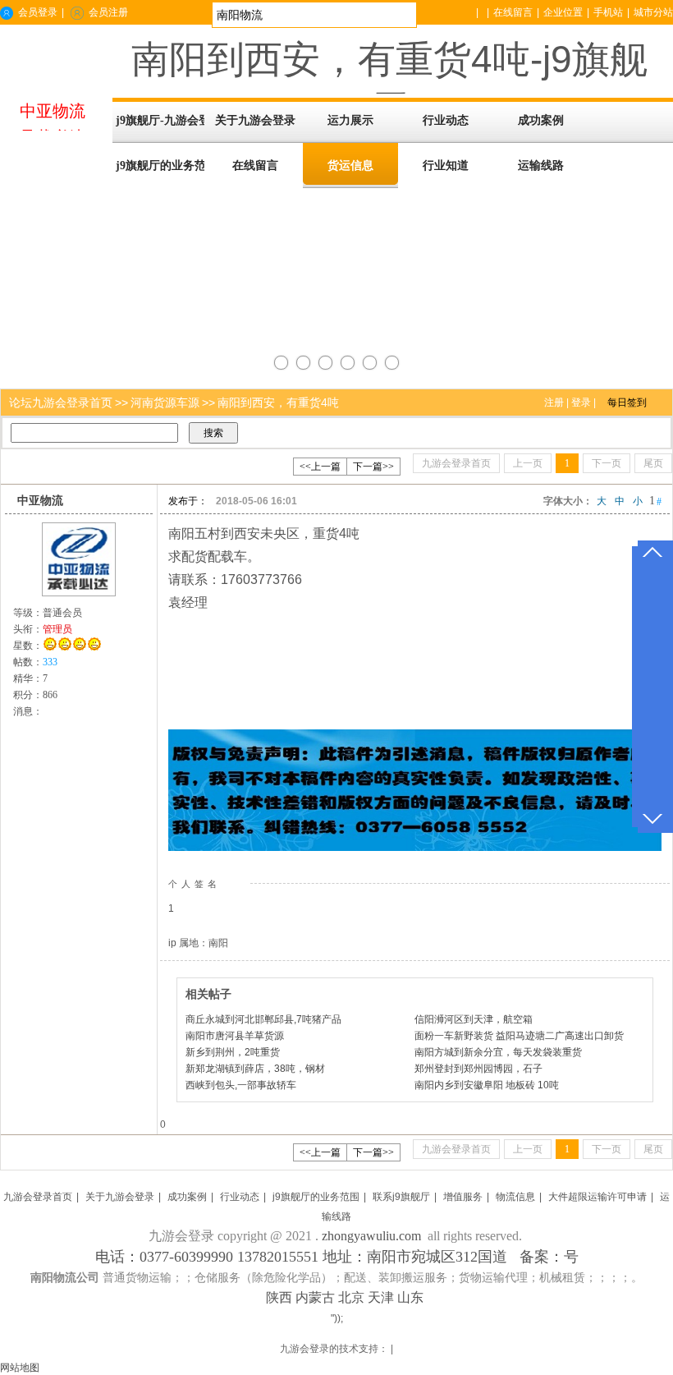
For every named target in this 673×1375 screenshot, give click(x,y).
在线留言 (513, 12)
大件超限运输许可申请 (597, 1197)
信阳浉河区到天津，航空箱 (473, 1019)
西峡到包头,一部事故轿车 (240, 1085)
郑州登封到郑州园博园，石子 (478, 1068)
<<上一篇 (320, 466)
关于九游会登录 (119, 1197)
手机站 (608, 12)
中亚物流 (40, 500)
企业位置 (563, 12)
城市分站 (653, 12)
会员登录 (37, 12)
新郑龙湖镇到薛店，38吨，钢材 (255, 1068)
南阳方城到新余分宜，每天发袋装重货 (498, 1052)
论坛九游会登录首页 (60, 402)
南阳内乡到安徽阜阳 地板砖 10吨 (486, 1085)
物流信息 (515, 1197)
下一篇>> (373, 466)
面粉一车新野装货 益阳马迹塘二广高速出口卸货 (519, 1036)
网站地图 (19, 1367)
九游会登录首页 (37, 1197)
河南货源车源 (164, 402)
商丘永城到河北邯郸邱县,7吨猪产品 (263, 1019)
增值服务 (463, 1197)
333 (50, 662)
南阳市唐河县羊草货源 (234, 1036)
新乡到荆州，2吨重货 (232, 1052)
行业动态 (239, 1197)
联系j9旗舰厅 (401, 1197)
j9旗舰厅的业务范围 (315, 1197)
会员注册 (108, 12)
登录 (581, 402)
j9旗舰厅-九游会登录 (160, 120)
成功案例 (187, 1197)
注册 (554, 402)
